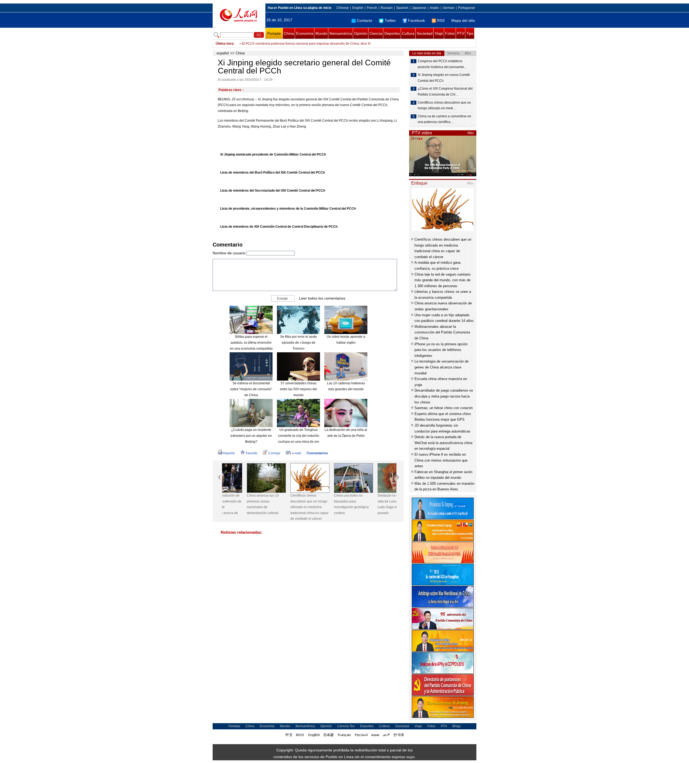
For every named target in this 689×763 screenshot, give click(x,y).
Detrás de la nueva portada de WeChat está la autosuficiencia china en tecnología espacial (443, 443)
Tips (469, 33)
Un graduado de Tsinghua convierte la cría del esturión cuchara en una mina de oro (298, 435)
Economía (304, 33)
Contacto (364, 20)
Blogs (456, 726)
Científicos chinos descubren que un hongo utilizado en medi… (444, 105)
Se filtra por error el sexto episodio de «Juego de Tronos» (298, 342)
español (223, 53)
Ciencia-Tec (346, 726)
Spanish (402, 8)
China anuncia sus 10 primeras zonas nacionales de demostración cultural (238, 504)
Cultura (408, 33)
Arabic (434, 8)
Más (470, 133)
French (372, 8)
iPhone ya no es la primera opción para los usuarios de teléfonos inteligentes (440, 350)
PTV (460, 33)
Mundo (321, 33)
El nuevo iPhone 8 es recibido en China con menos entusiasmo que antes (440, 460)
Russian (387, 8)
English (357, 8)
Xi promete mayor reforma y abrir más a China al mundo (283, 43)
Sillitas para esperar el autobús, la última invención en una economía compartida (251, 342)
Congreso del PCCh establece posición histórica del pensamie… (442, 64)
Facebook (416, 20)
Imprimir (229, 453)
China (289, 33)
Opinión (360, 33)
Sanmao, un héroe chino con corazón (443, 408)
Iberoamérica (340, 33)
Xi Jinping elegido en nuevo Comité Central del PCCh (444, 78)
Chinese (342, 8)
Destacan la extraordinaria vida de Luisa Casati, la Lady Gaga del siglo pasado (372, 504)
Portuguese (466, 8)
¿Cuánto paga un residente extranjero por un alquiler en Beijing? (251, 435)
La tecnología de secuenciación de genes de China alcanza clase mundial (441, 367)
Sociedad (425, 33)
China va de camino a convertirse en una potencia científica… (444, 119)
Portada (274, 33)
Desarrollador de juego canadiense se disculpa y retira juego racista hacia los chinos (443, 396)
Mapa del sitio (463, 20)
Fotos (450, 33)
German (449, 8)
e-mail (296, 453)
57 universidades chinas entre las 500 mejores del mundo (298, 389)
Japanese (419, 8)
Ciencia (376, 33)
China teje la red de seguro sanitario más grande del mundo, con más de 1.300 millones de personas (442, 280)
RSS (441, 20)
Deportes (392, 33)
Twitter (390, 20)
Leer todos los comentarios (322, 298)
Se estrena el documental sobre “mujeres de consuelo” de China (251, 389)
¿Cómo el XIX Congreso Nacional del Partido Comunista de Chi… (445, 91)
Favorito (252, 453)
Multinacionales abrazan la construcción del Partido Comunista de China (442, 332)
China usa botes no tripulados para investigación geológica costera (326, 504)
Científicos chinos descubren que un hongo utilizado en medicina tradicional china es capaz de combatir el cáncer (285, 507)
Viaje (439, 33)
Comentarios (317, 453)
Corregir (274, 453)
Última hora (224, 43)
